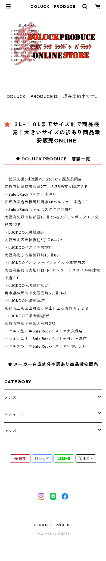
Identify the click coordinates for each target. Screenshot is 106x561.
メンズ (10, 397)
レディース (14, 414)
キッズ (10, 430)
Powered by (47, 534)
